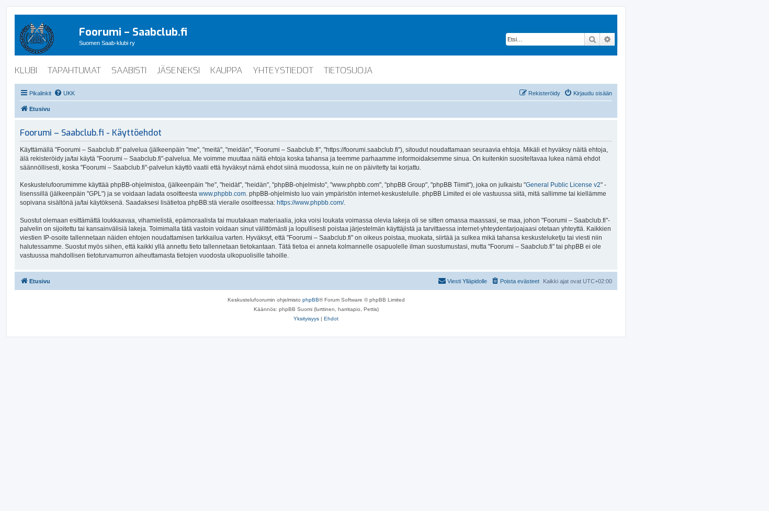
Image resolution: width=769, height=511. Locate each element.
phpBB (310, 300)
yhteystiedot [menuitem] (283, 70)
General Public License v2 (563, 184)
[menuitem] (64, 93)
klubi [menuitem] (26, 70)
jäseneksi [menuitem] (178, 70)
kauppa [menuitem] (226, 70)
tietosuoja (348, 70)
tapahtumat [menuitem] (74, 70)
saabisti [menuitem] (128, 70)
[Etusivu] (47, 36)
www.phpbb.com (222, 193)
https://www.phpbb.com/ (310, 202)
